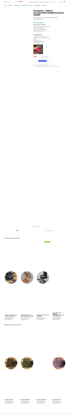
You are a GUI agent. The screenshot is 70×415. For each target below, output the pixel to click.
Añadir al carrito (42, 60)
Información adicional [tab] (35, 226)
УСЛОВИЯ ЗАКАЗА (37, 5)
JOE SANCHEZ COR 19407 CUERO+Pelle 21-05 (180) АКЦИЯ (27, 316)
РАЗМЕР (35, 56)
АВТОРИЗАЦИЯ (17, 5)
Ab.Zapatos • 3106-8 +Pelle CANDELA (42, 66)
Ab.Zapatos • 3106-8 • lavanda (53, 66)
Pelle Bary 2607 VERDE (25, 399)
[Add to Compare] (50, 61)
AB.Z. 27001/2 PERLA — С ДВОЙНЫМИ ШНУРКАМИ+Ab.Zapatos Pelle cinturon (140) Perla (58, 314)
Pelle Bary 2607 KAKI (9, 399)
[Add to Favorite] (48, 61)
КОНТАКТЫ (44, 5)
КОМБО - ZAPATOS (40, 65)
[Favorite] (62, 2)
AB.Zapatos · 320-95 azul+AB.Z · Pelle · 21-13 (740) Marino (11, 316)
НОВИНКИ (10, 5)
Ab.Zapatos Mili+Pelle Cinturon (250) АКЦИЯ (43, 316)
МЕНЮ (5, 5)
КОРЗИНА (30, 5)
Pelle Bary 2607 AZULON (41, 399)
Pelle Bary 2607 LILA (57, 399)
